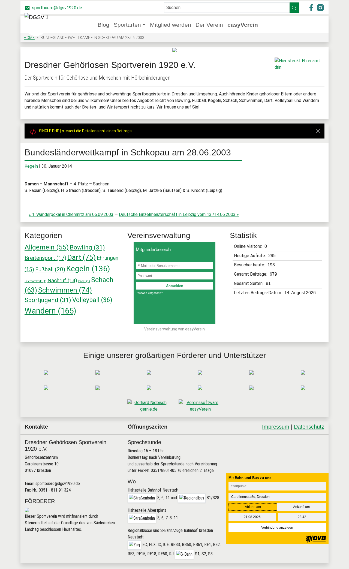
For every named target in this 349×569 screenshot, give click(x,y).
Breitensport (45, 258)
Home (29, 37)
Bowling (87, 247)
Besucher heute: (250, 264)
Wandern (50, 310)
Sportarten (127, 25)
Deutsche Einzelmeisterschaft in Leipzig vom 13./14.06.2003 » (179, 214)
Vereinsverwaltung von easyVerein (174, 329)
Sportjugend (48, 299)
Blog (103, 25)
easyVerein (242, 25)
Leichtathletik (35, 281)
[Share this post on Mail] (317, 449)
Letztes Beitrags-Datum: (258, 292)
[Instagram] (303, 449)
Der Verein (209, 25)
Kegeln (31, 166)
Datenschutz (309, 427)
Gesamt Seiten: (249, 283)
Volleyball (92, 300)
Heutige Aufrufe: (250, 255)
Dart (81, 257)
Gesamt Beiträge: (251, 274)
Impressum (275, 427)
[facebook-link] (311, 7)
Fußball (50, 269)
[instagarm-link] (320, 7)
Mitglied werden (170, 25)
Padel (84, 281)
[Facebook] (290, 449)
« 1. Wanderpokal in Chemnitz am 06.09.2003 (71, 214)
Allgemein (47, 247)
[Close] (318, 131)
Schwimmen (65, 290)
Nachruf (62, 280)
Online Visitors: (248, 246)
